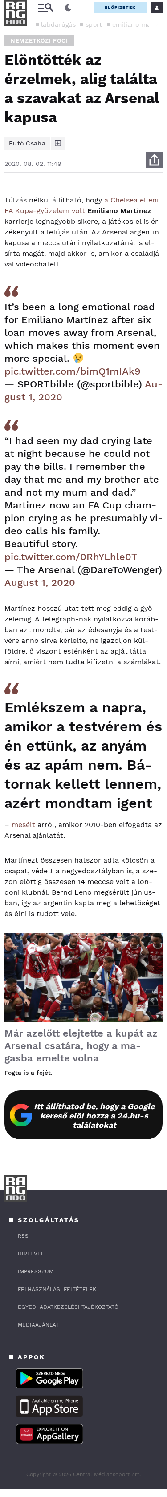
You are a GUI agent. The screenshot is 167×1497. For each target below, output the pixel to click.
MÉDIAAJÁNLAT (38, 1325)
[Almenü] (45, 8)
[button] (156, 24)
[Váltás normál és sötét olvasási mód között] (68, 8)
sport (94, 24)
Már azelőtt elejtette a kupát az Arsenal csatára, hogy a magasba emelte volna (81, 1046)
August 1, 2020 (39, 582)
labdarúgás (58, 24)
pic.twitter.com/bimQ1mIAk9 (72, 371)
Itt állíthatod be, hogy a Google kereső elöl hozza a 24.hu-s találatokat (94, 1116)
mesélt (23, 824)
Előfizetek (120, 7)
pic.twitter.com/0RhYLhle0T (71, 556)
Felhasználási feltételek (57, 1289)
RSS (23, 1236)
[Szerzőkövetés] (58, 143)
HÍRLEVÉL (31, 1254)
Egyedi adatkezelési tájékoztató (68, 1307)
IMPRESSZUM (35, 1271)
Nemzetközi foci (39, 40)
